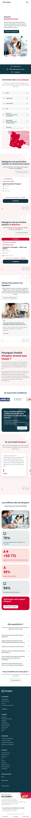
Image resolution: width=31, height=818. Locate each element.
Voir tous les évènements (9, 298)
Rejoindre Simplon (6, 766)
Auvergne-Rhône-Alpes (7, 718)
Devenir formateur (5, 764)
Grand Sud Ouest (5, 724)
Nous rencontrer (15, 680)
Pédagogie (4, 756)
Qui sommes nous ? (6, 752)
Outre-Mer (4, 729)
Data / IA (3, 703)
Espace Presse (5, 780)
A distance (4, 717)
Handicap (4, 762)
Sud (2, 730)
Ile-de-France (5, 727)
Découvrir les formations (11, 31)
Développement (5, 699)
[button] (26, 2)
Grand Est (4, 720)
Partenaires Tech (5, 754)
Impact (3, 760)
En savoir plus (22, 428)
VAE (2, 758)
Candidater (15, 201)
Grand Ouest (4, 722)
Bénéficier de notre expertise (8, 744)
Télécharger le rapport (11, 606)
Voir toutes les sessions (21, 172)
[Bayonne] (9, 144)
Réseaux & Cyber (5, 701)
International (4, 768)
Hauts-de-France (5, 725)
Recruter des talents (6, 740)
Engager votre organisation (8, 742)
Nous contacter (5, 785)
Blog (3, 776)
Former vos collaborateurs (7, 738)
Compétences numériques (7, 705)
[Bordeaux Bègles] (11, 139)
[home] (7, 2)
